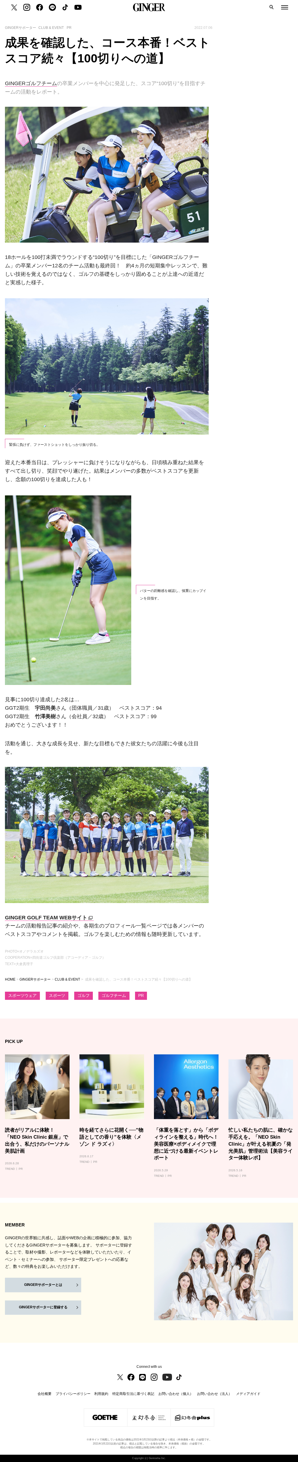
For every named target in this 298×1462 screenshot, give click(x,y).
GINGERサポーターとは (43, 1285)
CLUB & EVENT (67, 979)
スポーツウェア (22, 995)
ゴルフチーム (114, 995)
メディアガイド (248, 1394)
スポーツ (57, 995)
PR (141, 995)
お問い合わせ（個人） (175, 1394)
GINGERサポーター (35, 979)
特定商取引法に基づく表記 (133, 1394)
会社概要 (45, 1394)
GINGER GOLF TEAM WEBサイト (46, 918)
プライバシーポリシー (73, 1394)
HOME (10, 979)
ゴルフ (83, 995)
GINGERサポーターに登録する (43, 1307)
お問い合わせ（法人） (214, 1394)
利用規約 (101, 1394)
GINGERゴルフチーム (31, 83)
